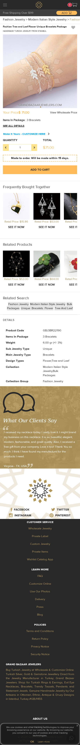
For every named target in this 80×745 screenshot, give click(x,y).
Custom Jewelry (40, 544)
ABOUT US (40, 719)
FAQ (40, 576)
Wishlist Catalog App (40, 559)
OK (32, 741)
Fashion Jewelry (18, 304)
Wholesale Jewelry (40, 528)
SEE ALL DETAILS (13, 126)
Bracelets (38, 308)
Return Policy (40, 639)
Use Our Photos (40, 591)
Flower (49, 308)
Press (40, 607)
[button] (74, 5)
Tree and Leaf (64, 308)
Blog (40, 615)
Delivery (40, 599)
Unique (26, 308)
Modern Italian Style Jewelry (47, 304)
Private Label (40, 536)
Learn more (44, 741)
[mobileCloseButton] (5, 5)
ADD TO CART (40, 170)
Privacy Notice (40, 646)
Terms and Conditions (40, 631)
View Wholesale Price (63, 112)
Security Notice (40, 654)
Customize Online (40, 584)
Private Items (40, 552)
